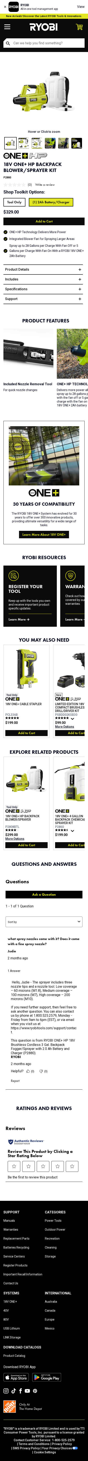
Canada (50, 1310)
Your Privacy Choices (57, 1448)
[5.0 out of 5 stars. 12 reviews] (12, 718)
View (81, 7)
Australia (51, 1301)
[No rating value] (15, 185)
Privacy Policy (62, 1444)
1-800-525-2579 (63, 1440)
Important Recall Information (22, 1274)
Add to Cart (44, 221)
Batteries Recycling (16, 1247)
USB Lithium (11, 1328)
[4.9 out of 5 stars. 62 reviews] (62, 718)
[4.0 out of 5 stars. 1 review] (12, 830)
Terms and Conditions (34, 1444)
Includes (11, 279)
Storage (50, 1256)
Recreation (52, 1238)
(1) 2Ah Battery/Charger (51, 202)
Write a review (45, 185)
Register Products (15, 1265)
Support (11, 299)
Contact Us (10, 1283)
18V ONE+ (10, 1301)
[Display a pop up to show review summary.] (73, 719)
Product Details (17, 269)
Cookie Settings (45, 1452)
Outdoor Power (55, 1229)
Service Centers (14, 1256)
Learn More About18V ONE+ (44, 535)
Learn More (17, 619)
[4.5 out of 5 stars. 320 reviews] (62, 830)
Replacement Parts (16, 1238)
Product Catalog (14, 1355)
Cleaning (51, 1247)
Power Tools (53, 1220)
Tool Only (14, 202)
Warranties (10, 1229)
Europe (49, 1319)
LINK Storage (12, 1337)
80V (6, 1319)
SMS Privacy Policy (26, 1448)
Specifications (16, 289)
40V (6, 1310)
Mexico (49, 1328)
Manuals (9, 1220)
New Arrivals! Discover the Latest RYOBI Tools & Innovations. (44, 16)
